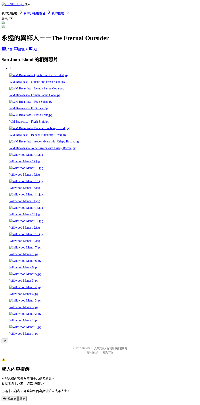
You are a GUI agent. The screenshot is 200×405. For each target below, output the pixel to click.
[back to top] (5, 341)
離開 (22, 398)
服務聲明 (108, 352)
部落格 (23, 49)
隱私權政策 (93, 352)
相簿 (9, 49)
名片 (36, 49)
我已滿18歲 (9, 398)
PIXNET (86, 348)
